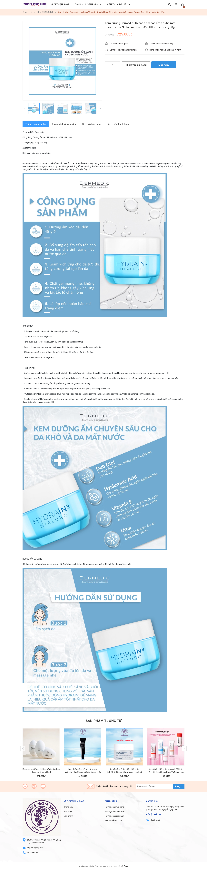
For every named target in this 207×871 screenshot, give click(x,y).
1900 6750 (155, 820)
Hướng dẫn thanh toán (115, 811)
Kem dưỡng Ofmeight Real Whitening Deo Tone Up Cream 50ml (41, 770)
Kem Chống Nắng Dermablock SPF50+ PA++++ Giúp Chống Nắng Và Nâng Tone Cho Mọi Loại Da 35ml (166, 770)
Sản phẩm (68, 816)
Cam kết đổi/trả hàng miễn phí (123, 50)
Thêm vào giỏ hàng (135, 64)
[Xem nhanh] (41, 744)
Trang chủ (68, 807)
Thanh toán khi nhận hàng (161, 44)
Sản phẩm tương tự (103, 721)
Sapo (126, 866)
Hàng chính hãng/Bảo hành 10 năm (165, 50)
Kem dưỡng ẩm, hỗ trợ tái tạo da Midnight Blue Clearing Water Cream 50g (83, 770)
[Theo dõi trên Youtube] (43, 786)
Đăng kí (178, 786)
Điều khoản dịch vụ (113, 820)
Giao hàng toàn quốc (119, 44)
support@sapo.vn (35, 848)
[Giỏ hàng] (182, 4)
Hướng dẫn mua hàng (114, 807)
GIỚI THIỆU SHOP (60, 4)
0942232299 (32, 852)
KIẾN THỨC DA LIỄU (117, 4)
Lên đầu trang (198, 869)
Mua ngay (163, 64)
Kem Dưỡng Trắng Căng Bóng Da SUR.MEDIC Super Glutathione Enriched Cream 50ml (124, 770)
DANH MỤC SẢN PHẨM (87, 4)
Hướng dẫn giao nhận (114, 816)
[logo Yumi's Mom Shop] (42, 817)
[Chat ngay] (25, 786)
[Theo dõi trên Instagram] (34, 786)
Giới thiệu (68, 811)
